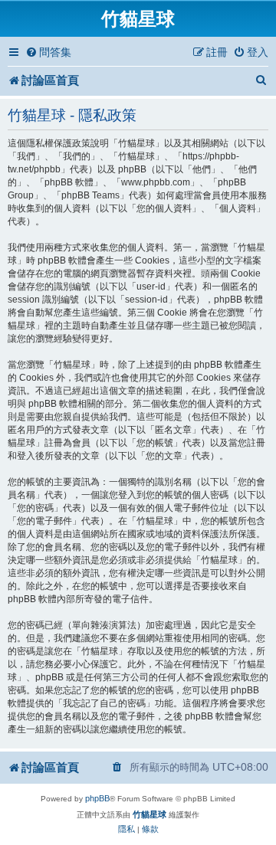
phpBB (97, 798)
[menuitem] (48, 52)
